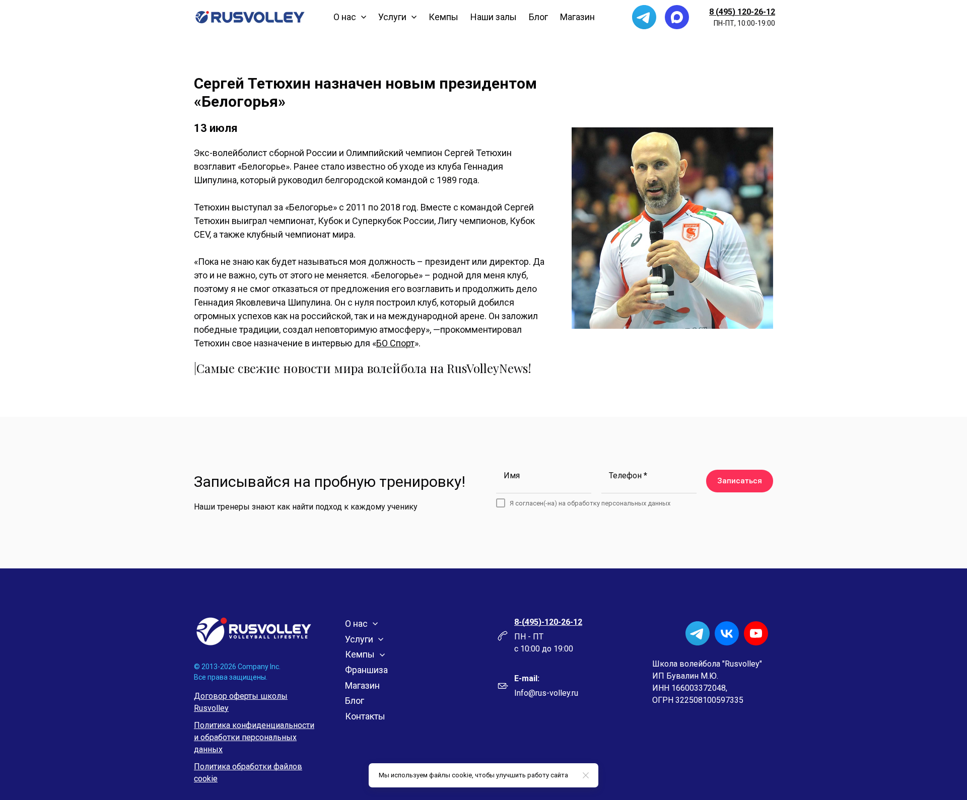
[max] (677, 17)
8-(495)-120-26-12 (548, 622)
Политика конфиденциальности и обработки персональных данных (254, 737)
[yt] (756, 633)
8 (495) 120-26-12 (742, 12)
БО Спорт (395, 343)
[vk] (727, 633)
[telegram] (644, 17)
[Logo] (250, 17)
